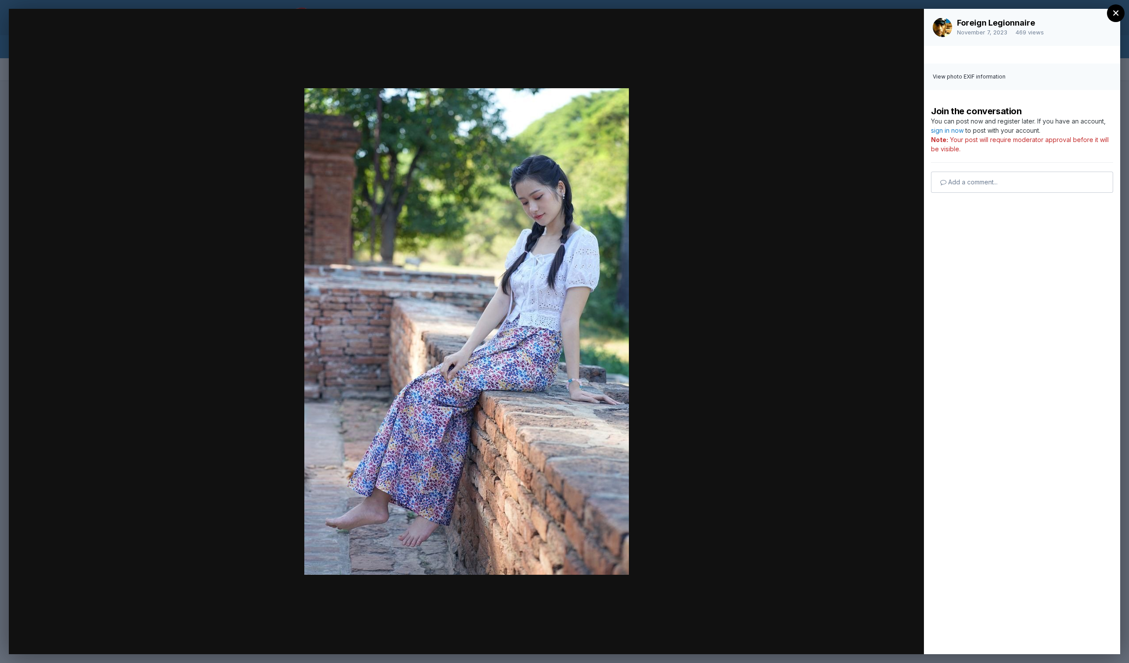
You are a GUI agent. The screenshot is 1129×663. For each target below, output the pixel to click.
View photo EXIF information (969, 76)
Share (894, 638)
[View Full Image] (908, 25)
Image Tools (834, 638)
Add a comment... (972, 182)
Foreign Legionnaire (996, 22)
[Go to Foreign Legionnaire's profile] (942, 27)
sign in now (947, 130)
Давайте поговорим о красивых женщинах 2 (133, 32)
